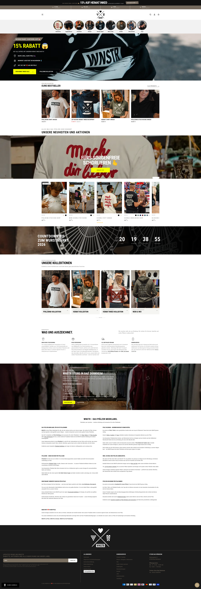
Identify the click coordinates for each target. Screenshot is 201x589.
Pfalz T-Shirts (85, 435)
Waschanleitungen (121, 569)
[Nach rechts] (157, 178)
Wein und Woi (134, 463)
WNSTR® (47, 583)
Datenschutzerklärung (89, 561)
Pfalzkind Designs (121, 496)
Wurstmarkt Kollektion (73, 492)
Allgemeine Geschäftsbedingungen (92, 559)
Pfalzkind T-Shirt (53, 463)
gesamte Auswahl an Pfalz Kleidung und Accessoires (123, 499)
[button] (150, 14)
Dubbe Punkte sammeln (122, 564)
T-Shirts (108, 435)
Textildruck (119, 578)
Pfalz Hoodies (93, 435)
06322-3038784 (156, 572)
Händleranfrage (87, 569)
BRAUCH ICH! (100, 170)
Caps (118, 435)
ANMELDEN (72, 560)
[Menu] (42, 14)
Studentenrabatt (120, 576)
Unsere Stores (87, 566)
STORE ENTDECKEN (81, 402)
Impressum (86, 557)
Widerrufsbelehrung (88, 564)
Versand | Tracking (121, 557)
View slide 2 (103, 175)
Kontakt (118, 571)
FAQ (117, 561)
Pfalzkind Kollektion (59, 446)
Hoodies (112, 435)
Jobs (118, 573)
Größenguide (120, 566)
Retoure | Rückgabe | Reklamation (124, 559)
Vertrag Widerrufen (89, 571)
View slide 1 (98, 175)
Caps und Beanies (48, 436)
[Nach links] (154, 178)
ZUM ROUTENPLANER (69, 402)
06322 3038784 (68, 393)
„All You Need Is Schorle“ (111, 466)
